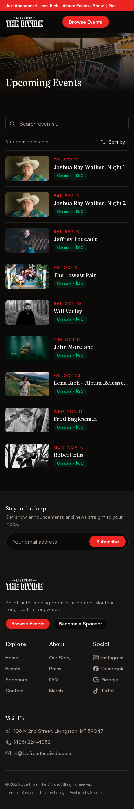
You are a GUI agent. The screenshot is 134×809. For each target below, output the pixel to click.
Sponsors (16, 679)
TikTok (108, 690)
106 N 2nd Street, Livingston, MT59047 (58, 731)
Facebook (112, 668)
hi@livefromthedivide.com (42, 753)
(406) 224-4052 (32, 742)
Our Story (60, 657)
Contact (14, 690)
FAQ (53, 679)
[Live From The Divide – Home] (24, 22)
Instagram (112, 657)
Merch (56, 690)
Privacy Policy (52, 792)
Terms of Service (19, 792)
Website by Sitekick (87, 792)
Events (12, 668)
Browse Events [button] (85, 22)
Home (11, 657)
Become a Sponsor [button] (80, 624)
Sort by (117, 142)
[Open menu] (121, 21)
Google (109, 679)
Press (55, 668)
